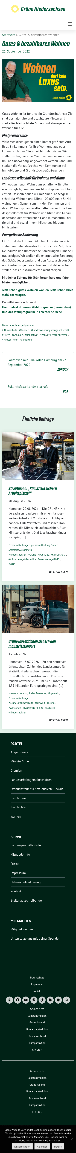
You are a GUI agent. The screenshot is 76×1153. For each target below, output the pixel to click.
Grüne (32, 554)
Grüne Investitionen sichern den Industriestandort (32, 644)
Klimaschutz (10, 330)
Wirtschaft (15, 707)
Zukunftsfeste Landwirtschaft (38, 389)
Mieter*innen (11, 339)
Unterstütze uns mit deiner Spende (35, 938)
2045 (13, 564)
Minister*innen (21, 761)
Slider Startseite (37, 693)
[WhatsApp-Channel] (66, 1000)
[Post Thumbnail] (38, 455)
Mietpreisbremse (58, 334)
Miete (7, 334)
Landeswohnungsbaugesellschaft (50, 330)
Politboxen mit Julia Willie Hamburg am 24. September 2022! (38, 364)
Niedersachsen (18, 554)
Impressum (18, 873)
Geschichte (18, 807)
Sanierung (27, 339)
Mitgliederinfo (20, 854)
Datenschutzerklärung (26, 882)
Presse (15, 864)
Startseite (8, 35)
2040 (56, 559)
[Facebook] (17, 1000)
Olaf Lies (44, 554)
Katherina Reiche (33, 707)
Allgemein (28, 325)
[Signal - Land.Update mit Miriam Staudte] (58, 1000)
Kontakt (16, 891)
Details (58, 1146)
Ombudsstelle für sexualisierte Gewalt (37, 789)
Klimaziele (16, 559)
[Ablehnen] (71, 1139)
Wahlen (16, 816)
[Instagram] (9, 1000)
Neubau (30, 334)
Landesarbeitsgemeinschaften (31, 780)
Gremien (16, 770)
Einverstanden (22, 1146)
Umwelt (40, 703)
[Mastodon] (33, 1000)
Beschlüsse (18, 798)
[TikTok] (42, 1000)
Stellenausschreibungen (27, 900)
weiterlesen (58, 572)
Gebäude (18, 334)
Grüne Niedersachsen (43, 9)
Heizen (42, 334)
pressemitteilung (40, 545)
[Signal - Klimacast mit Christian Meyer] (50, 1000)
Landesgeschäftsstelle (26, 845)
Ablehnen (42, 1146)
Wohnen (24, 330)
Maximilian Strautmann (38, 559)
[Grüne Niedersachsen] (15, 9)
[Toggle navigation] (70, 24)
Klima (51, 703)
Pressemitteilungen (19, 545)
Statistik (50, 707)
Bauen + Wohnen (11, 325)
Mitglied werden (22, 929)
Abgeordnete (19, 752)
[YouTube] (25, 1000)
